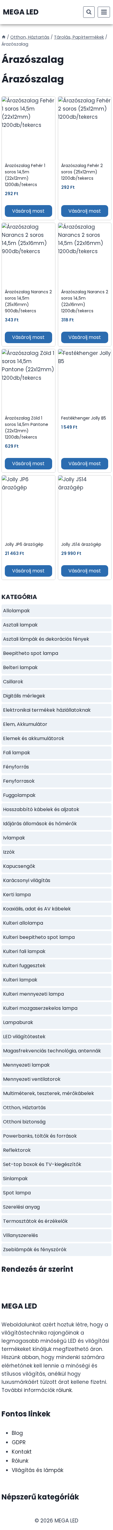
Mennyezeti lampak (26, 1064)
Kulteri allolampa (23, 923)
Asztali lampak (20, 624)
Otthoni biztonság (24, 1121)
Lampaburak (18, 1022)
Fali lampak (16, 752)
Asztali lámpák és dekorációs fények (46, 639)
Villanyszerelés (20, 1235)
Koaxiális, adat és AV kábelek (37, 908)
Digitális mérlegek (24, 695)
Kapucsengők (19, 866)
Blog (17, 1433)
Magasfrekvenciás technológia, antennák (52, 1050)
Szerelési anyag (21, 1206)
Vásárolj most (28, 211)
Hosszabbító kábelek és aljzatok (41, 809)
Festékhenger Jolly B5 (83, 418)
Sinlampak (15, 1178)
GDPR (19, 1442)
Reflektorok (17, 1150)
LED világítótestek (24, 1036)
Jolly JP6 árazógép (24, 544)
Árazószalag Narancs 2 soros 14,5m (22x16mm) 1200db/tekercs (84, 301)
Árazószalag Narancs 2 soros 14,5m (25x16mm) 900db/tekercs (28, 301)
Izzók (9, 852)
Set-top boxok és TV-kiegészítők (42, 1164)
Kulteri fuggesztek (24, 965)
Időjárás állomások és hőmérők (40, 823)
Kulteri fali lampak (24, 951)
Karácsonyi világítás (26, 880)
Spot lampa (17, 1192)
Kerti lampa (17, 894)
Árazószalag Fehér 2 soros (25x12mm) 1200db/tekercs (82, 172)
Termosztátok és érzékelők (35, 1221)
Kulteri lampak (20, 979)
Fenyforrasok (19, 781)
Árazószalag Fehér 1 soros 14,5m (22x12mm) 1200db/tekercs (25, 175)
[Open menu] (104, 12)
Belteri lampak (20, 667)
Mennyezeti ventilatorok (32, 1079)
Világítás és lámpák (37, 1470)
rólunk (64, 1390)
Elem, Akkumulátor (25, 724)
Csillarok (13, 681)
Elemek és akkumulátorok (33, 738)
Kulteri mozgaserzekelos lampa (40, 1008)
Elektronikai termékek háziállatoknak (47, 710)
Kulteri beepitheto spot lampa (39, 937)
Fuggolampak (19, 795)
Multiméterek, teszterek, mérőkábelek (48, 1093)
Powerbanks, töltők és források (40, 1135)
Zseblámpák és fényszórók (35, 1249)
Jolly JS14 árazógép (81, 544)
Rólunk (20, 1460)
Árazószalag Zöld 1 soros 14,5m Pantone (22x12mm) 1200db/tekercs (26, 427)
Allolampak (16, 610)
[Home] (4, 37)
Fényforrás (16, 766)
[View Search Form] (89, 12)
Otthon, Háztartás (24, 1107)
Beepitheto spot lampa (30, 653)
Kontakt (22, 1451)
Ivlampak (14, 837)
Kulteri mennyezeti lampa (33, 993)
